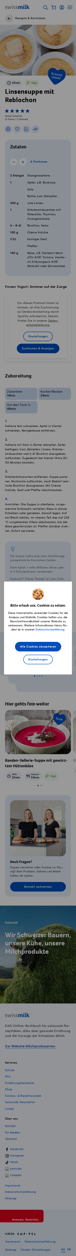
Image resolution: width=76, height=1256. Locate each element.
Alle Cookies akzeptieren (38, 646)
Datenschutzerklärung (49, 629)
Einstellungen (38, 659)
